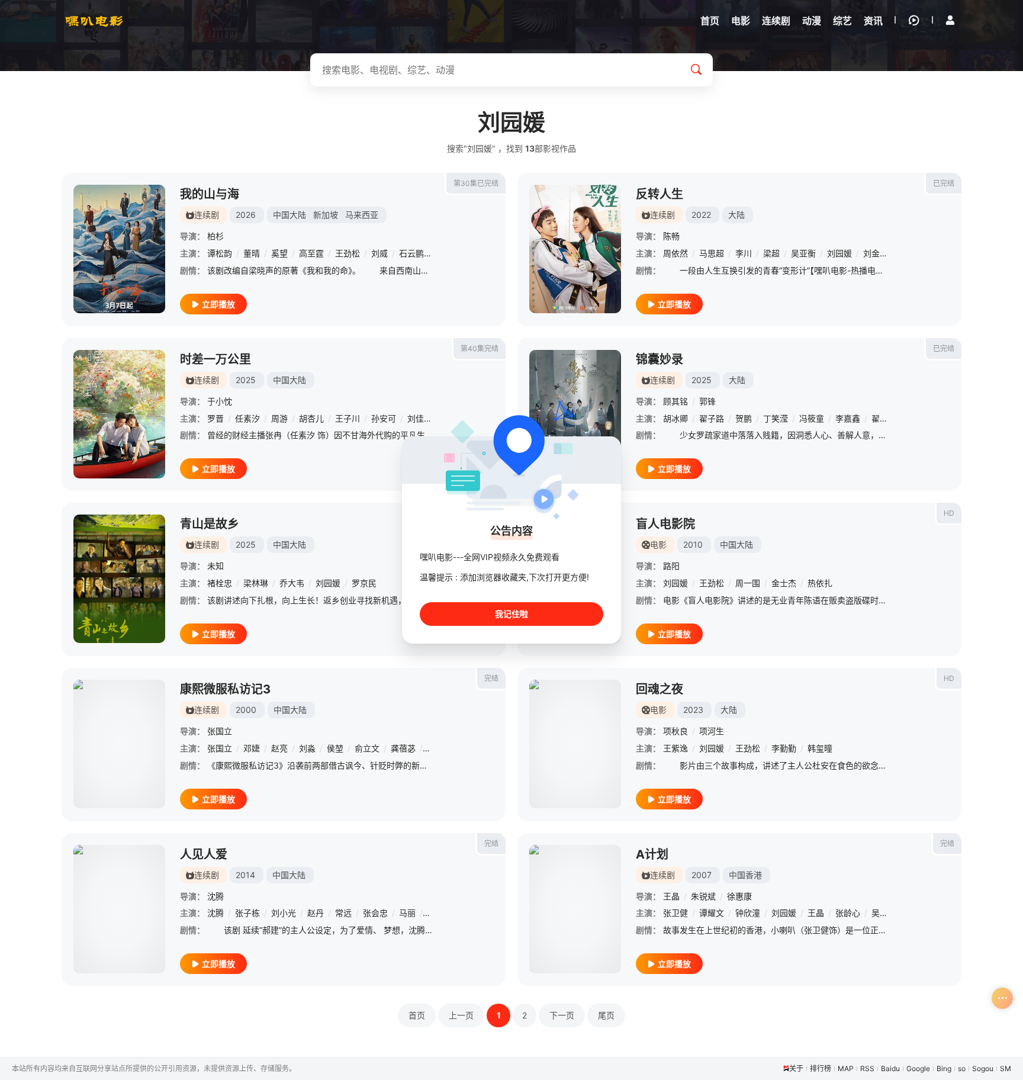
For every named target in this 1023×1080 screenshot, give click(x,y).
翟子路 (711, 418)
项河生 (711, 731)
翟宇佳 (883, 418)
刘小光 (283, 913)
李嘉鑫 (847, 418)
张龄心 (847, 913)
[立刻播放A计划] (575, 909)
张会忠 (375, 913)
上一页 (461, 1015)
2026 (246, 215)
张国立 (219, 731)
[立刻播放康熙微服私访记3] (119, 744)
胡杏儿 (311, 418)
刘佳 (415, 418)
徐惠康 (739, 896)
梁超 (771, 253)
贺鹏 (743, 418)
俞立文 (367, 748)
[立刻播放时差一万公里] (119, 414)
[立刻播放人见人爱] (119, 909)
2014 (245, 875)
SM (1005, 1068)
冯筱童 (811, 418)
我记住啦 (511, 614)
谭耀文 (711, 913)
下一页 (561, 1015)
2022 (701, 215)
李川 (743, 253)
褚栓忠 (219, 583)
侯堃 (335, 748)
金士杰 (783, 583)
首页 (416, 1015)
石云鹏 (411, 253)
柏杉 (215, 236)
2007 (701, 875)
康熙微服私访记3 (225, 689)
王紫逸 (675, 748)
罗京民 (364, 583)
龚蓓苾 (403, 748)
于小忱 (219, 401)
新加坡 (325, 215)
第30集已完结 (475, 183)
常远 (343, 913)
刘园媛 (839, 253)
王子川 (347, 418)
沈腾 (215, 896)
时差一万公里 (215, 359)
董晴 (251, 253)
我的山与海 (209, 194)
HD (949, 513)
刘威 (379, 253)
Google (918, 1068)
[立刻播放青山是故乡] (119, 579)
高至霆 (311, 253)
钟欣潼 (747, 913)
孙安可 (383, 418)
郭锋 (707, 401)
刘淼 (307, 748)
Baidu (890, 1068)
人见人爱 (203, 854)
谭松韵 (219, 253)
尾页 (606, 1015)
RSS (867, 1068)
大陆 (736, 215)
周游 (279, 418)
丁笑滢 (775, 418)
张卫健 (675, 913)
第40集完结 (479, 348)
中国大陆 (289, 215)
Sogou (982, 1068)
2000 (246, 710)
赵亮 (279, 748)
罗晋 (215, 418)
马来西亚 (361, 215)
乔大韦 (291, 583)
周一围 (747, 583)
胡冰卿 (675, 418)
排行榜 (820, 1068)
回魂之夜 (659, 689)
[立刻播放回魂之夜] (575, 744)
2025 (246, 380)
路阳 (671, 566)
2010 (693, 544)
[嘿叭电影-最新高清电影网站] (94, 21)
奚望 (279, 253)
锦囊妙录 (659, 359)
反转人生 (659, 194)
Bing (944, 1068)
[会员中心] (950, 20)
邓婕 (251, 748)
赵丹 (315, 913)
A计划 (652, 854)
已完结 (943, 183)
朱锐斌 (703, 896)
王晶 (671, 896)
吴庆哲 (883, 913)
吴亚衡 (803, 253)
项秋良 (675, 731)
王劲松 (347, 253)
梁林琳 (255, 583)
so (962, 1068)
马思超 (711, 253)
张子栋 (247, 913)
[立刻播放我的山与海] (119, 249)
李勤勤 (783, 748)
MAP (846, 1068)
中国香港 (745, 875)
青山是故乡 (209, 524)
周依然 (675, 253)
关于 (796, 1068)
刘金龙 (875, 253)
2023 (693, 710)
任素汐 (247, 418)
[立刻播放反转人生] (575, 249)
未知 (215, 566)
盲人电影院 (665, 524)
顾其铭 (675, 401)
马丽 (407, 913)
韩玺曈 (820, 748)
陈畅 (671, 236)
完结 (491, 678)
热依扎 (820, 583)
